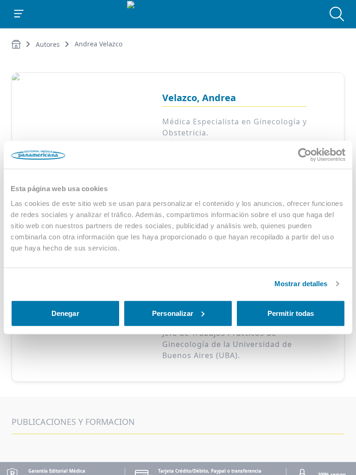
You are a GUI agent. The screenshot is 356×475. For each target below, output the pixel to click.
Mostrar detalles (301, 284)
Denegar (65, 313)
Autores (48, 44)
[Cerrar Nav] (19, 13)
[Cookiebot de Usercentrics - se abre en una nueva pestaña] (304, 155)
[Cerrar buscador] (337, 13)
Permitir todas (290, 313)
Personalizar (172, 313)
